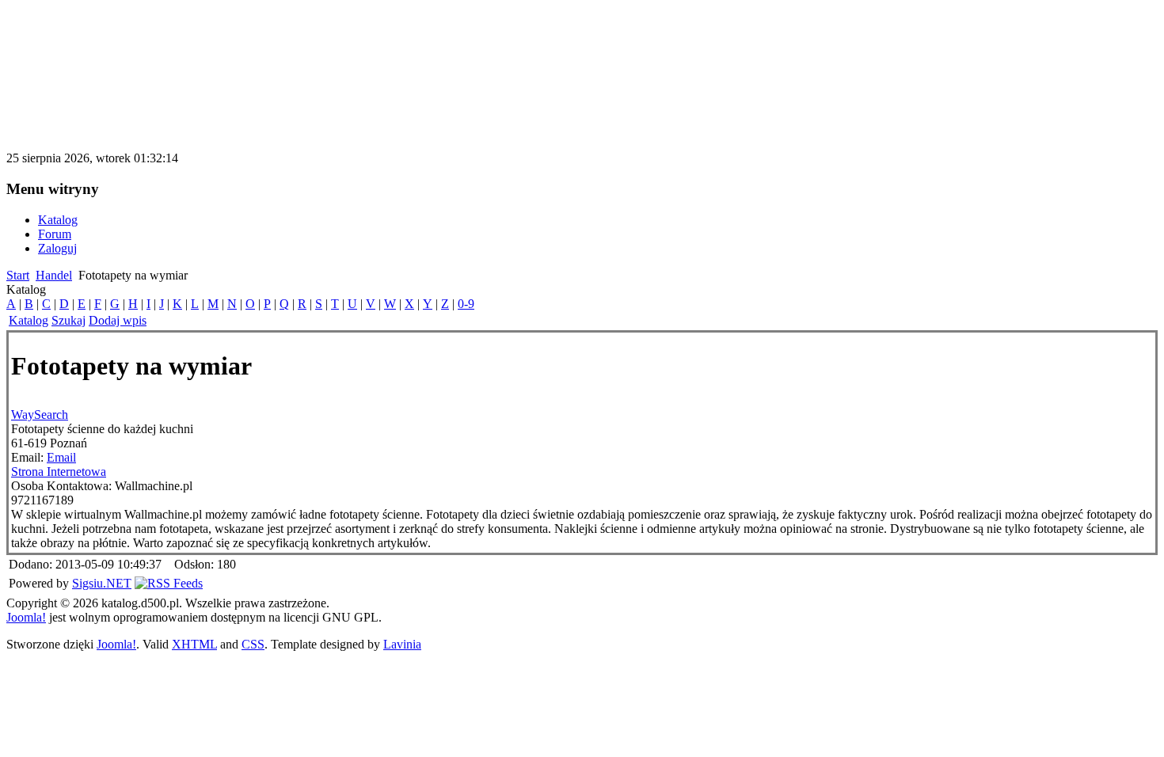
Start (17, 275)
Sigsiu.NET (101, 583)
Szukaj (68, 320)
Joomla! (26, 617)
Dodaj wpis (117, 320)
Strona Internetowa (58, 471)
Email (61, 457)
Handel (54, 275)
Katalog (28, 320)
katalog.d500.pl (89, 35)
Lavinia (402, 644)
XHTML (194, 644)
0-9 (466, 303)
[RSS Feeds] (169, 583)
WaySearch (39, 414)
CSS (253, 644)
